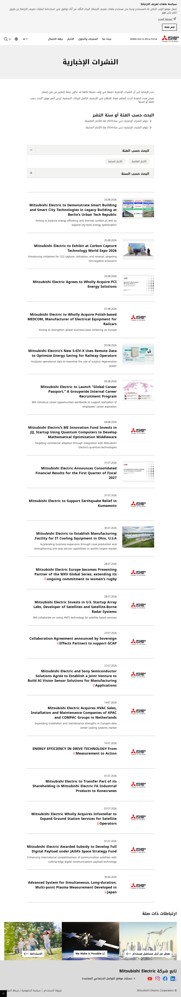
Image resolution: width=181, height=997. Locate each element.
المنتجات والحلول (88, 39)
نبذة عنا (106, 39)
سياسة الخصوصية (31, 990)
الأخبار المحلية (115, 161)
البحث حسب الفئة (135, 151)
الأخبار (70, 39)
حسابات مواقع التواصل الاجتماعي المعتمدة (107, 978)
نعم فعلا (169, 27)
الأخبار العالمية (139, 161)
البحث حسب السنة (135, 174)
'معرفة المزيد (165, 19)
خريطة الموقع (11, 990)
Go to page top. (3, 993)
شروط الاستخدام (53, 990)
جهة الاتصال (55, 39)
